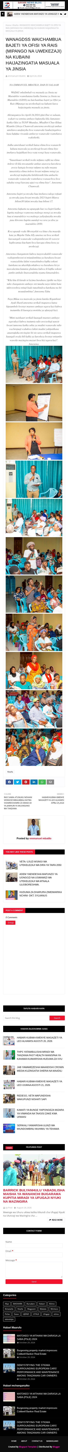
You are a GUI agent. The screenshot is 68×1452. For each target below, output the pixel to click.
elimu (56, 1314)
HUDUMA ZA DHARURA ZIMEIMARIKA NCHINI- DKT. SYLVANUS (40, 894)
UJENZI (26, 1314)
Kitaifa (15, 25)
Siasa (16, 1314)
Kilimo (52, 1303)
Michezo (54, 1309)
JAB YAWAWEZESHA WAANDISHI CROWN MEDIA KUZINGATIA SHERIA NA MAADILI (40, 1069)
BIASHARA (17, 1303)
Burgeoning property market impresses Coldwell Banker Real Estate (37, 1352)
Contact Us (37, 1441)
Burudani (31, 1303)
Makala (43, 1309)
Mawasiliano (52, 1441)
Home (8, 25)
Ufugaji (46, 1314)
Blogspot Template (28, 1446)
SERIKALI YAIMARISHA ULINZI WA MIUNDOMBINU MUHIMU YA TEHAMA (38, 1127)
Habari (42, 1303)
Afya (7, 1303)
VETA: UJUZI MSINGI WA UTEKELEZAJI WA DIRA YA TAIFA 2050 (40, 863)
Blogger (56, 1446)
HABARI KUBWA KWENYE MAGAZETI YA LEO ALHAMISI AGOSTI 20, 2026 (39, 1039)
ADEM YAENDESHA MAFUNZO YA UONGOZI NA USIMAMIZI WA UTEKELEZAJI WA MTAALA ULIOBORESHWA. (38, 879)
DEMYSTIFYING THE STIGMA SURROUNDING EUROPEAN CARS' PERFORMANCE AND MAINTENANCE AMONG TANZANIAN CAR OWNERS (38, 1370)
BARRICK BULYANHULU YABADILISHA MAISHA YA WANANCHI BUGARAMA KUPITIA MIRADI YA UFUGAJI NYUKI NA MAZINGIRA (34, 1195)
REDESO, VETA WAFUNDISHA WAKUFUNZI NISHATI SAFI (33, 1097)
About (24, 1441)
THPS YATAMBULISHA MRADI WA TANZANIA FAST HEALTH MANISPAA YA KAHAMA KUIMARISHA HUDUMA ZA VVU (39, 1055)
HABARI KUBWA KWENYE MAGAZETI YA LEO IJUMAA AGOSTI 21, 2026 (39, 1083)
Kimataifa (9, 1309)
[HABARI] (34, 1170)
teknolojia (9, 1319)
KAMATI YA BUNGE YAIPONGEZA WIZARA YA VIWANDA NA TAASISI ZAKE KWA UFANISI (40, 1113)
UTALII (36, 1314)
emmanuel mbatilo (17, 75)
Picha (7, 1314)
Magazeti (31, 1309)
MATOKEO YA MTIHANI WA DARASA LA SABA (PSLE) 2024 (38, 1337)
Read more (57, 1220)
